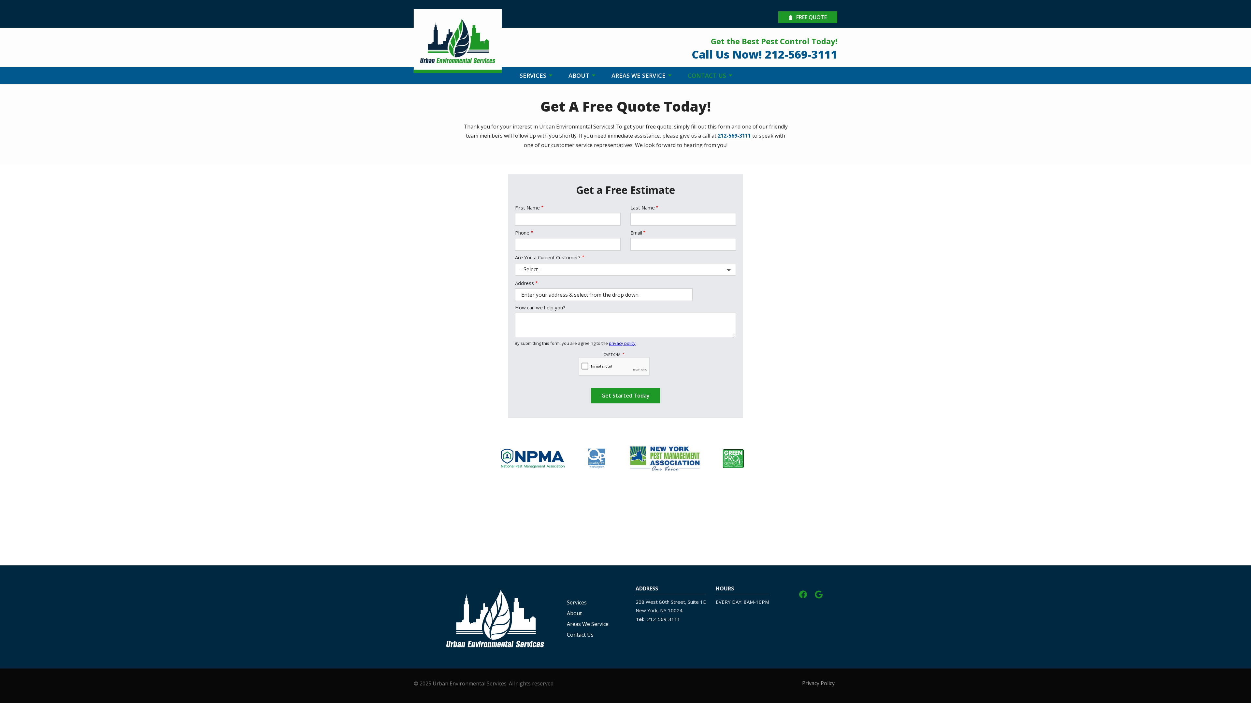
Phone (522, 232)
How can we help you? (540, 307)
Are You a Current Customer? (548, 257)
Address (524, 283)
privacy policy (622, 343)
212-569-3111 (734, 135)
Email (636, 232)
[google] (819, 593)
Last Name (642, 207)
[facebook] (803, 593)
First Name (527, 207)
